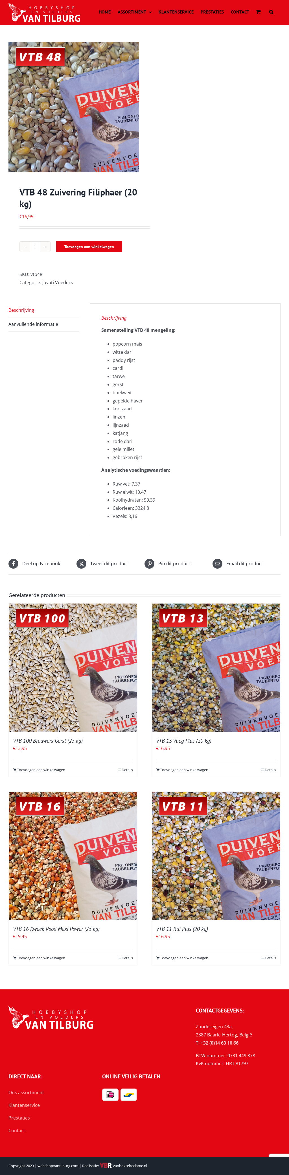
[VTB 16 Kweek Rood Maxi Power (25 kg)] (73, 856)
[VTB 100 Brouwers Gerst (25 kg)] (73, 668)
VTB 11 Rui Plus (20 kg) (182, 928)
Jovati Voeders (57, 282)
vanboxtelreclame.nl (129, 1165)
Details (127, 769)
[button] (271, 12)
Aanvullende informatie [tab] (33, 324)
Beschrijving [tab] (21, 310)
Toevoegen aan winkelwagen (89, 246)
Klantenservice (24, 1105)
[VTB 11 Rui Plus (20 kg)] (216, 856)
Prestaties (19, 1118)
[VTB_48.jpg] (73, 107)
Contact (16, 1130)
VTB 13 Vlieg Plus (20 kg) (183, 740)
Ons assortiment (26, 1092)
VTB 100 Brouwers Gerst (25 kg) (48, 740)
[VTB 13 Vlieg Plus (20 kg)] (216, 668)
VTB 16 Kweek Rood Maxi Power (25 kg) (56, 928)
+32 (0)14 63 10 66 (219, 1043)
